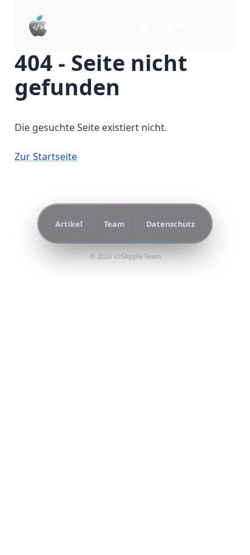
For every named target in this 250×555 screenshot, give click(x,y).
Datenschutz (170, 223)
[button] (210, 25)
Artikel (69, 223)
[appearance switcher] (146, 25)
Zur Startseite (46, 156)
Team (114, 223)
